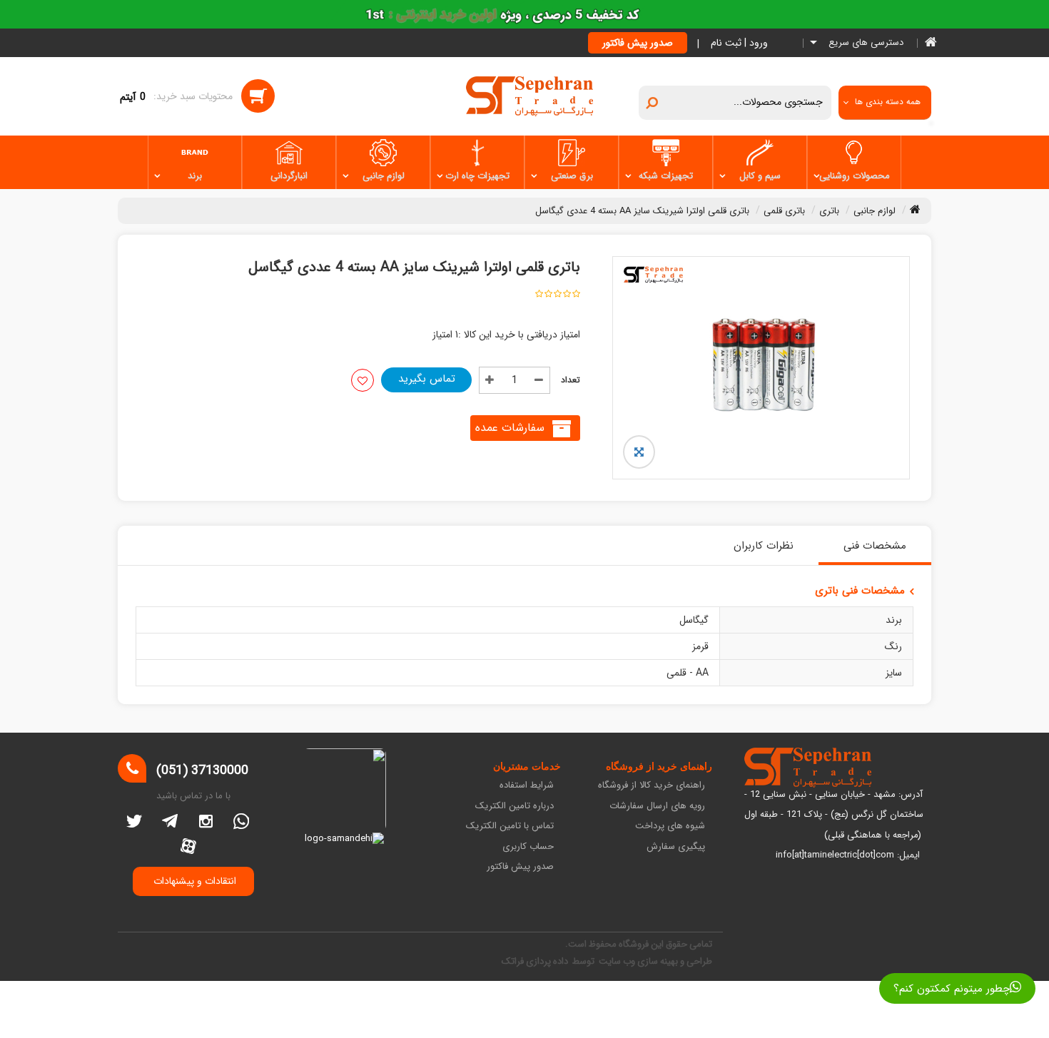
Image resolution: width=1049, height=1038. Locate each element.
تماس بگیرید (426, 378)
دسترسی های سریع (864, 43)
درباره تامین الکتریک (514, 806)
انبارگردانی (289, 175)
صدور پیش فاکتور (637, 43)
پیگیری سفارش (676, 847)
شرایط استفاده (527, 786)
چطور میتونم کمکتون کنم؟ (951, 988)
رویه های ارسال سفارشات (657, 806)
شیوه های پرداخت (670, 826)
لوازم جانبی (384, 175)
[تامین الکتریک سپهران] (530, 95)
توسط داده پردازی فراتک (549, 961)
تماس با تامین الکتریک (510, 826)
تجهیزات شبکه (666, 175)
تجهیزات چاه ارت (477, 175)
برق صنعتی (572, 175)
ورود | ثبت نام (739, 43)
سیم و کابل (760, 175)
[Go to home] (915, 209)
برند (195, 175)
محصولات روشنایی (854, 175)
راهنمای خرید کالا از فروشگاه (651, 786)
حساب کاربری (528, 847)
